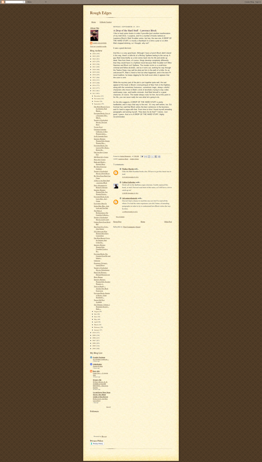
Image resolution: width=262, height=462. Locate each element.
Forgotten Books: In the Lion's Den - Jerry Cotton (101, 199)
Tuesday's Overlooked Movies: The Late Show (101, 122)
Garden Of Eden (98, 366)
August (96, 311)
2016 (94, 80)
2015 (94, 83)
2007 (94, 340)
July (95, 314)
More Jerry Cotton (99, 159)
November (97, 98)
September (97, 104)
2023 (94, 61)
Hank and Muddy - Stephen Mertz (100, 163)
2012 (94, 91)
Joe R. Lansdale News (101, 136)
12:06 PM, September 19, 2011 (130, 193)
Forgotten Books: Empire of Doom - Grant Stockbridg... (102, 295)
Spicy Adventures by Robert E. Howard (100, 186)
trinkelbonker (97, 364)
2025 (94, 56)
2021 (94, 67)
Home (93, 22)
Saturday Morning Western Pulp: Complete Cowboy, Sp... (101, 248)
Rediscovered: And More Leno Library (100, 400)
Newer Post (117, 221)
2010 (94, 333)
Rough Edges (100, 12)
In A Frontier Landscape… (101, 359)
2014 (94, 85)
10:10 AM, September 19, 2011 (130, 177)
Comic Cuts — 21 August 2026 (100, 374)
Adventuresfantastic (129, 198)
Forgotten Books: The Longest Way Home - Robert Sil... (101, 147)
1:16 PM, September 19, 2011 (130, 212)
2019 (94, 72)
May (95, 319)
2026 (94, 53)
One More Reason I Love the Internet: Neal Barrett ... (102, 109)
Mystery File (97, 380)
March (96, 325)
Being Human (98, 277)
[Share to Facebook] (155, 156)
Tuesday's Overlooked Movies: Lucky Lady (101, 218)
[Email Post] (142, 156)
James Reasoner (100, 43)
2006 (94, 343)
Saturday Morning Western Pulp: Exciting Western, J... (102, 281)
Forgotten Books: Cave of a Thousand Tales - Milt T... (102, 115)
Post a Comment (120, 217)
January (96, 330)
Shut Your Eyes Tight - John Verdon (101, 228)
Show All (108, 407)
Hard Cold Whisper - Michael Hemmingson (102, 273)
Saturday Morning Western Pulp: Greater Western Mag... (102, 141)
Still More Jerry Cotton (101, 157)
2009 (94, 335)
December (97, 96)
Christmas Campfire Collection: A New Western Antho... (101, 131)
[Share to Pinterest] (159, 156)
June (95, 317)
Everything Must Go (100, 203)
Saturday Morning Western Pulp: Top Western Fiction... (101, 192)
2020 (94, 69)
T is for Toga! (98, 127)
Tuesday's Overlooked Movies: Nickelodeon (101, 269)
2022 (94, 64)
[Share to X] (152, 156)
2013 (94, 88)
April (96, 322)
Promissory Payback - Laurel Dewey (101, 264)
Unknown (97, 261)
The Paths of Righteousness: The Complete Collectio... (101, 213)
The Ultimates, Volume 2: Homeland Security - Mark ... (102, 307)
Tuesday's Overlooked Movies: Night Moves (102, 172)
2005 (94, 346)
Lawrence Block (123, 159)
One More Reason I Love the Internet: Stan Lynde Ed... (102, 240)
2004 (94, 348)
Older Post (168, 221)
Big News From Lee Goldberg (100, 168)
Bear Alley (96, 371)
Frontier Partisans (99, 357)
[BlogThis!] (149, 156)
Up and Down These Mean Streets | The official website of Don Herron (101, 394)
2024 (94, 59)
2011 (94, 93)
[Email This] (145, 156)
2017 (94, 77)
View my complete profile (98, 46)
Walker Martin (128, 168)
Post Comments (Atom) (131, 227)
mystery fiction (134, 159)
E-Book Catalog (106, 22)
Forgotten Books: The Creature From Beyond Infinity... (102, 256)
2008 (94, 338)
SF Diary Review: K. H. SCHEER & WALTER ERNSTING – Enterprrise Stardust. (100, 384)
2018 (94, 75)
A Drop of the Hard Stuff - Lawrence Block (102, 181)
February (97, 327)
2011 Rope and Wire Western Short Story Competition (101, 233)
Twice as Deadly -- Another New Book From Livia (101, 288)
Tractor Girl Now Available (99, 301)
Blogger (104, 436)
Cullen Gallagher (129, 182)
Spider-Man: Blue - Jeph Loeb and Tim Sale (101, 207)
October (97, 101)
